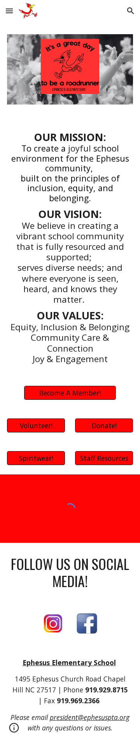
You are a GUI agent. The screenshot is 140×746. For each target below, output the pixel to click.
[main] (70, 245)
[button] (9, 10)
